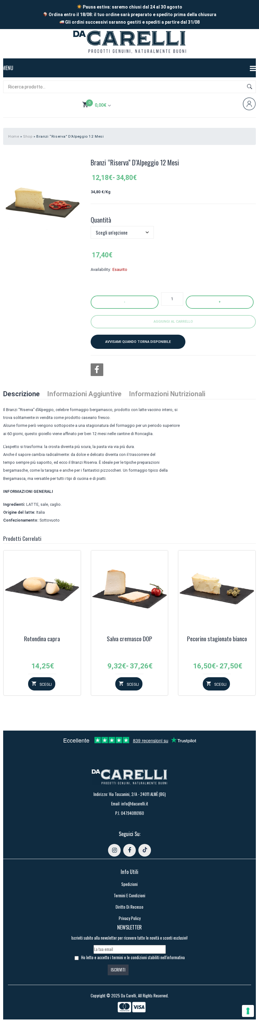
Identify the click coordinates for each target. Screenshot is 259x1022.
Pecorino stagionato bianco (217, 639)
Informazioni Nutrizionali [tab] (167, 394)
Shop (27, 136)
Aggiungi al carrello (173, 322)
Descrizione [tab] (21, 394)
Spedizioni (129, 884)
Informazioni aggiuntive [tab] (84, 394)
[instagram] (114, 850)
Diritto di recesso (129, 907)
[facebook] (129, 850)
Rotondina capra (42, 639)
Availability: (101, 269)
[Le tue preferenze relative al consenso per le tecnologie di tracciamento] (248, 1011)
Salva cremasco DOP (129, 639)
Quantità (101, 219)
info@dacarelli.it (134, 804)
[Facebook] (97, 369)
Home (13, 136)
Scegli (45, 684)
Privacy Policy (130, 918)
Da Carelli (128, 996)
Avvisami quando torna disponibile (138, 342)
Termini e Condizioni (129, 896)
